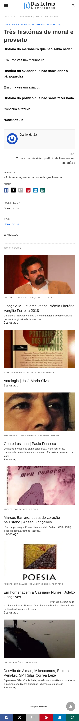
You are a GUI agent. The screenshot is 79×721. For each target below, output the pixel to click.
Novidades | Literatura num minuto (41, 17)
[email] (33, 717)
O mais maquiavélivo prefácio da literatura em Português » (45, 160)
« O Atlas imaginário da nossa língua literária (33, 177)
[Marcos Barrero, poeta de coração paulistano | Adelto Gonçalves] (39, 485)
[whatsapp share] (42, 190)
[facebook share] (6, 190)
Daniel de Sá (11, 24)
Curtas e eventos (15, 298)
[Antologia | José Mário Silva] (39, 349)
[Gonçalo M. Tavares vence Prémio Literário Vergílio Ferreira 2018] (39, 274)
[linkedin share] (35, 190)
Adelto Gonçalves (16, 509)
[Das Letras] (39, 5)
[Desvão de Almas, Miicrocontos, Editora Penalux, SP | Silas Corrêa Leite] (39, 639)
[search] (73, 5)
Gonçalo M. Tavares (41, 298)
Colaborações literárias (46, 584)
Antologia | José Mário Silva (26, 381)
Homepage (10, 17)
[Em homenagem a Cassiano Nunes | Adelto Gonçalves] (39, 560)
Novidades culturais (40, 372)
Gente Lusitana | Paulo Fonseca (30, 444)
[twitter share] (13, 190)
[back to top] (70, 706)
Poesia (55, 435)
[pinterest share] (28, 190)
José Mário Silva (14, 372)
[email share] (20, 190)
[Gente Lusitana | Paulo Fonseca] (39, 411)
